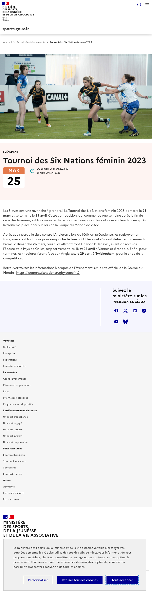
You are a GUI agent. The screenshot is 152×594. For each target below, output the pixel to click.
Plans (6, 391)
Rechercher (139, 5)
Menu (147, 5)
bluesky (125, 322)
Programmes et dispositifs (18, 404)
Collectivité (9, 347)
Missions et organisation (16, 385)
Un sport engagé (12, 423)
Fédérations (10, 360)
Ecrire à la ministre (13, 493)
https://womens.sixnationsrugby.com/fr (46, 272)
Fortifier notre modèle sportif (20, 410)
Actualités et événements (30, 42)
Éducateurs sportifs (14, 366)
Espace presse (11, 499)
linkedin (135, 311)
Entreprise (9, 353)
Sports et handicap (14, 455)
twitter (125, 311)
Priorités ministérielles (15, 398)
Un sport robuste (13, 429)
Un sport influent (12, 436)
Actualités (9, 486)
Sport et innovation (14, 461)
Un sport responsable (15, 442)
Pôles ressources (12, 448)
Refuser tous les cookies (80, 580)
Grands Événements (14, 379)
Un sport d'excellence (15, 417)
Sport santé (9, 467)
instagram (144, 311)
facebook (116, 311)
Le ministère (10, 372)
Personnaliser (38, 580)
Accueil (7, 42)
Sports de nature (12, 474)
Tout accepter (122, 580)
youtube (116, 322)
